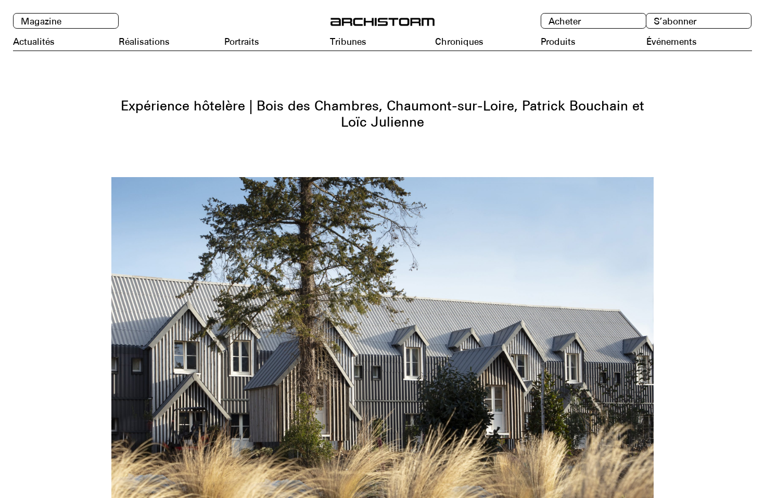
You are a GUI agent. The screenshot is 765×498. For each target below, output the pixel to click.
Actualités (34, 41)
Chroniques (459, 41)
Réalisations (144, 41)
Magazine (41, 21)
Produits (558, 41)
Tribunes (348, 41)
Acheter (565, 21)
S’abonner (675, 21)
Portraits (241, 41)
